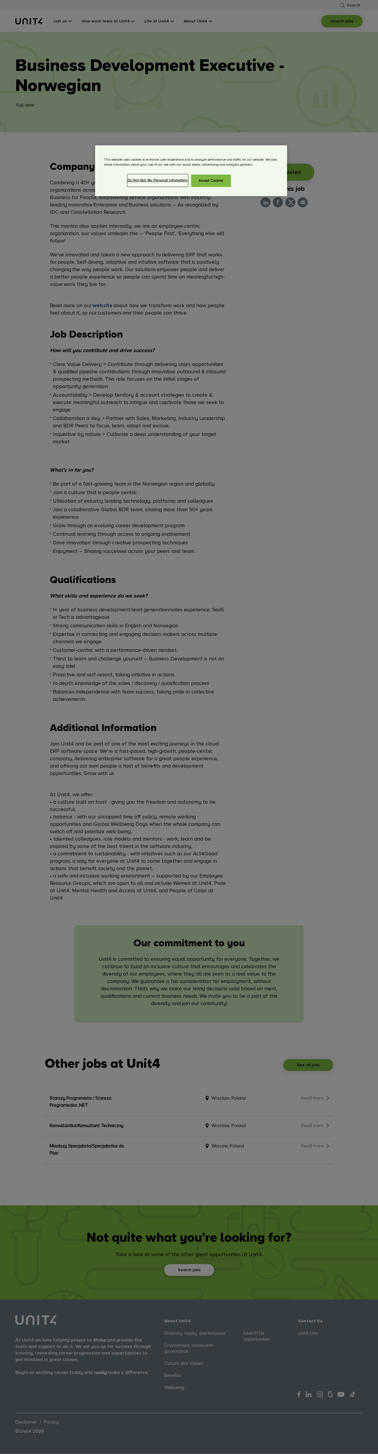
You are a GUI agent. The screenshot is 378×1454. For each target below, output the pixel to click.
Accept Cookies (211, 181)
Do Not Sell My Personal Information (158, 180)
